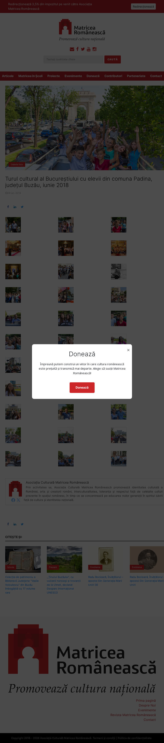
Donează (82, 387)
